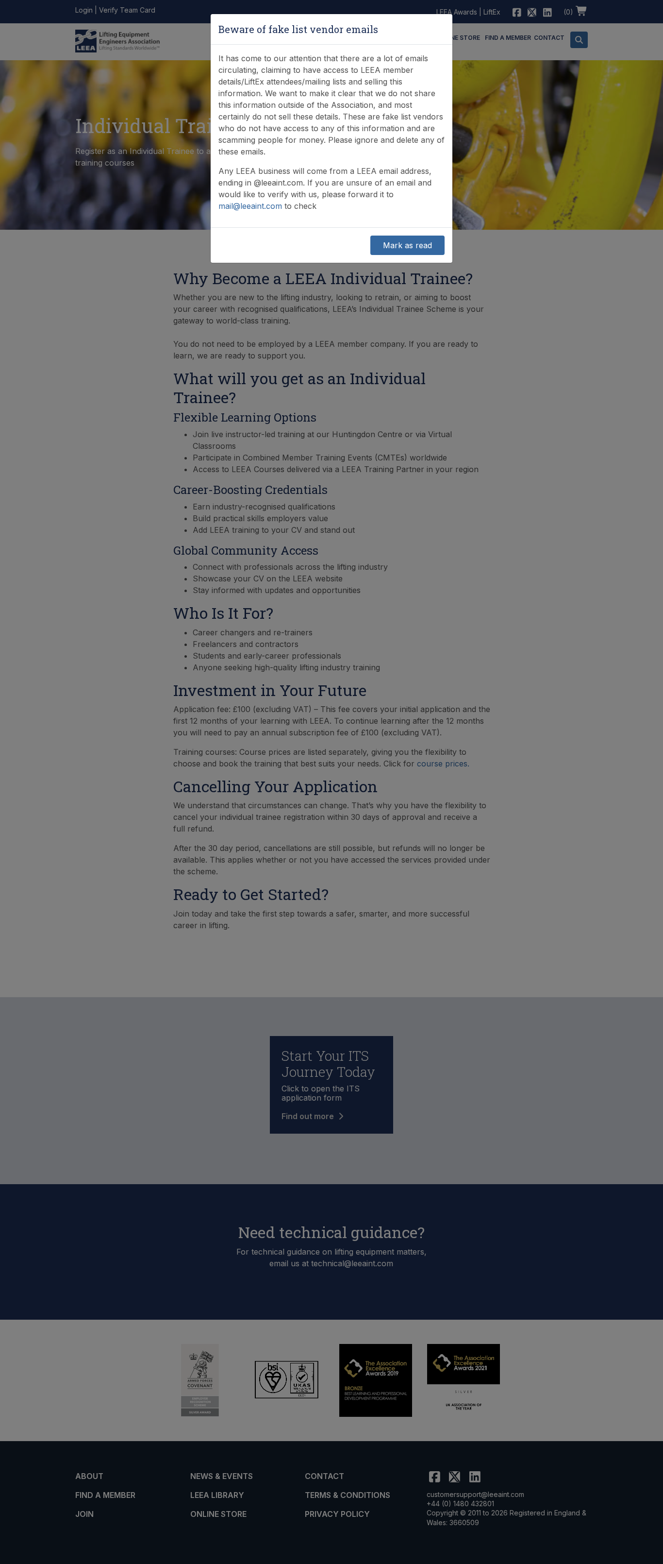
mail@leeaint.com (250, 206)
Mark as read (407, 245)
